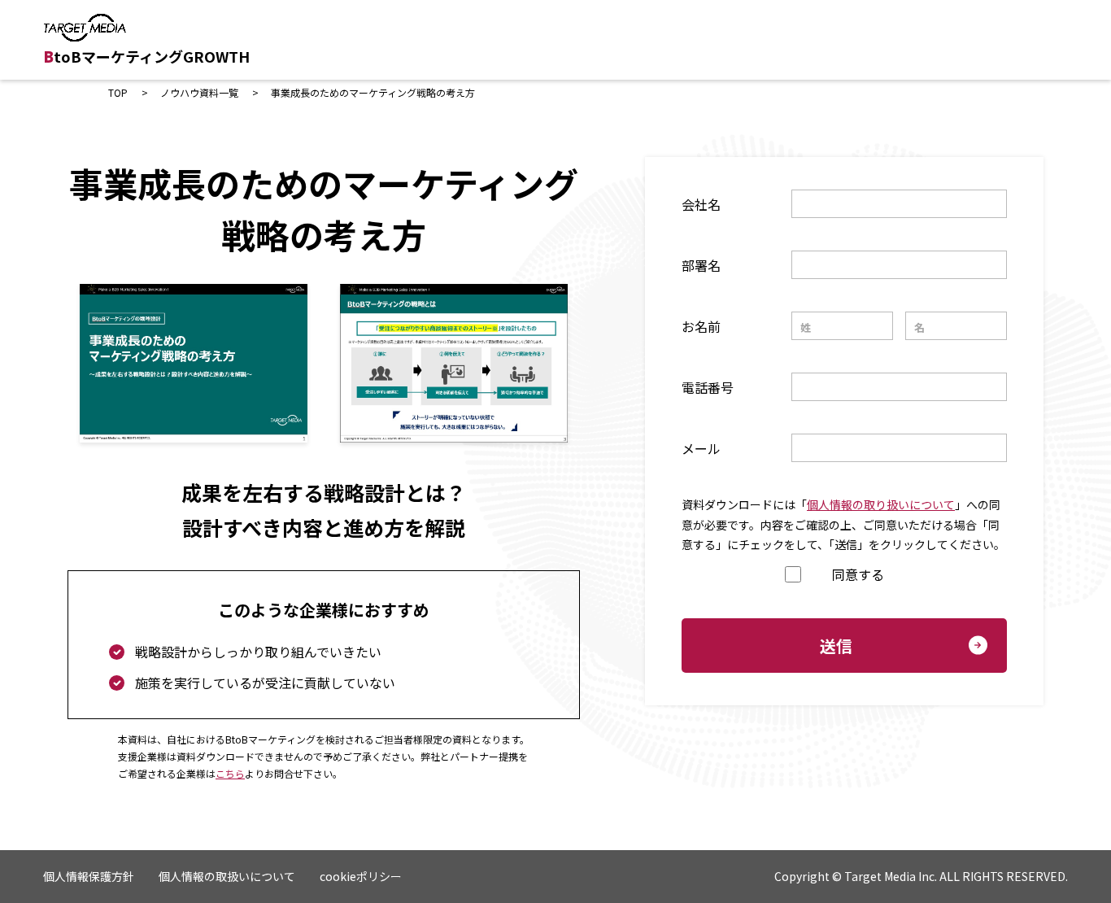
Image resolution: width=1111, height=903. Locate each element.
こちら (230, 773)
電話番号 (708, 387)
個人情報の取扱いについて (227, 876)
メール (701, 448)
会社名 (701, 204)
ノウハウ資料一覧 (199, 92)
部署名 (701, 265)
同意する (858, 574)
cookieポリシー (361, 876)
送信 (836, 645)
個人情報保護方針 (88, 876)
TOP (118, 92)
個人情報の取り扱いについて (881, 504)
